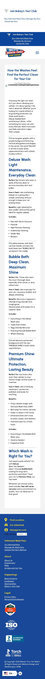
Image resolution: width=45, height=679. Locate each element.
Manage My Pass (33, 19)
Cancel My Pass (11, 21)
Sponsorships (10, 584)
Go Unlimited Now (12, 545)
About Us (8, 560)
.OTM (18, 667)
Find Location (17, 520)
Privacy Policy (10, 597)
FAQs (6, 565)
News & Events (10, 578)
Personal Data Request (14, 599)
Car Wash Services (22, 83)
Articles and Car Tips (13, 568)
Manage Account (18, 530)
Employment (9, 563)
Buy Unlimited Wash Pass (15, 19)
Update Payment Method (15, 550)
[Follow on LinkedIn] (20, 673)
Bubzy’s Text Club (12, 586)
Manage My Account (22, 41)
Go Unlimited (17, 525)
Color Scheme (10, 534)
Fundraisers (9, 581)
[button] (37, 52)
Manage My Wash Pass (14, 547)
